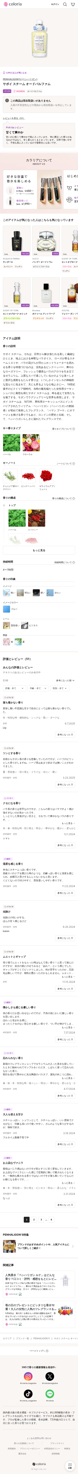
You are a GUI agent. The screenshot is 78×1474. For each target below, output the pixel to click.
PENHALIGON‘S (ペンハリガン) (20, 79)
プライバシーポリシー (30, 1448)
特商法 (67, 1448)
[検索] (65, 4)
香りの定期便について (24, 1443)
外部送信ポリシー (52, 1448)
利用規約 (12, 1448)
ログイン (55, 4)
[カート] (73, 4)
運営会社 (22, 1454)
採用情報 (56, 1454)
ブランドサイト (57, 1443)
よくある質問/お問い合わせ (39, 1438)
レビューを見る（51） (14, 118)
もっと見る (39, 550)
